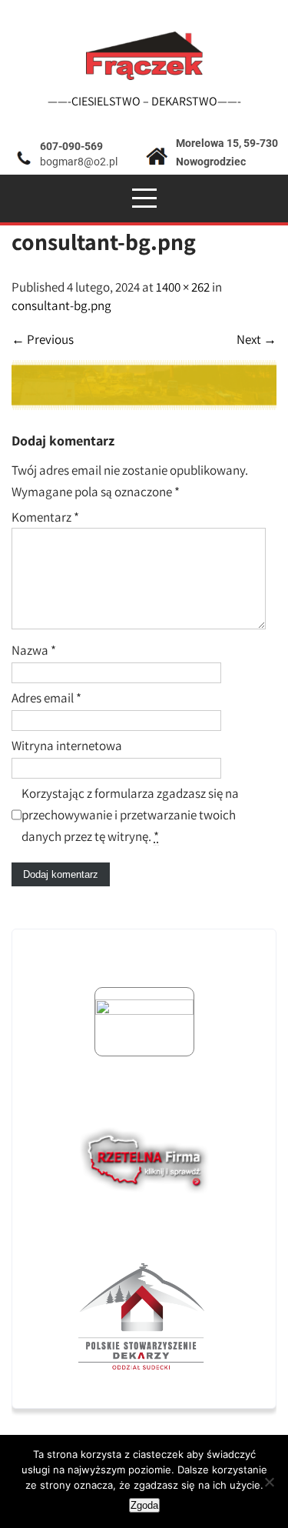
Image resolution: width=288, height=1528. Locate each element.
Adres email (46, 697)
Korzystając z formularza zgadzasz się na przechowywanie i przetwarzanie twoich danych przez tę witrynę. (130, 815)
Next (256, 339)
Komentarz (45, 517)
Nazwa (34, 650)
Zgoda (144, 1505)
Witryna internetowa (67, 745)
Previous (43, 339)
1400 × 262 (183, 287)
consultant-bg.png (61, 305)
